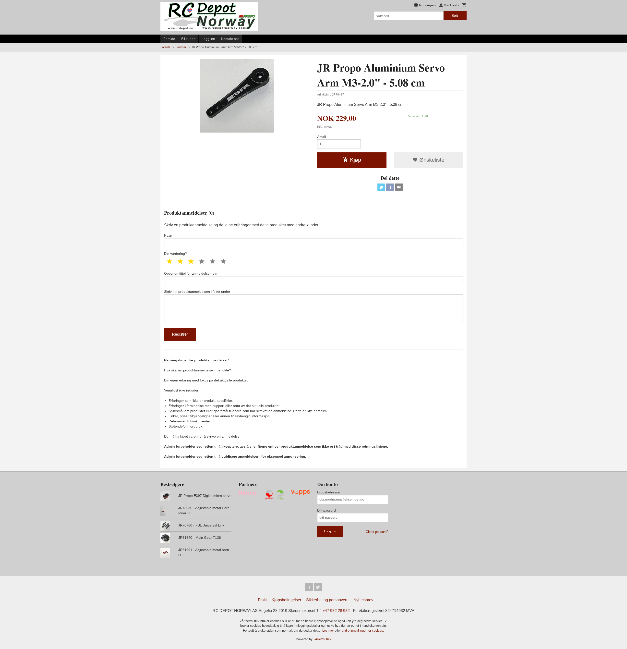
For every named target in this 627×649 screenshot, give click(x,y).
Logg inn (208, 39)
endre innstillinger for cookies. (363, 630)
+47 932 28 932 (336, 611)
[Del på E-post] (399, 187)
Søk (455, 16)
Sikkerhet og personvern (327, 600)
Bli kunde (188, 39)
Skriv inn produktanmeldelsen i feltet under (197, 292)
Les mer (328, 630)
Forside (169, 39)
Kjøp (355, 160)
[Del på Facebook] (390, 187)
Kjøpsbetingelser (286, 600)
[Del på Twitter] (381, 187)
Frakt (262, 600)
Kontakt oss (230, 39)
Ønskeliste (431, 160)
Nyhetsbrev (363, 600)
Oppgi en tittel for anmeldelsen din (190, 273)
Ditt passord (326, 510)
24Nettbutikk (322, 639)
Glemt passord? (377, 532)
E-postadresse (328, 492)
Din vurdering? (175, 254)
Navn (168, 235)
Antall (321, 137)
